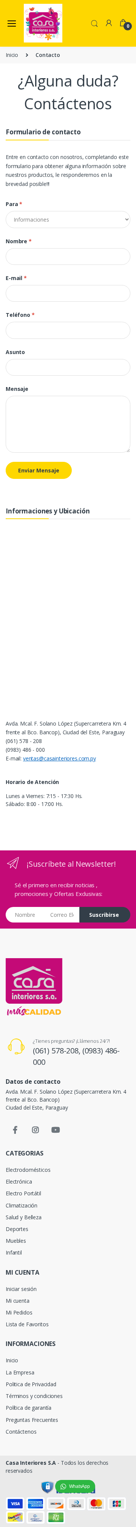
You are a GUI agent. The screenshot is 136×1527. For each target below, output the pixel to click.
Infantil (14, 1252)
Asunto (15, 352)
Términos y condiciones (34, 1395)
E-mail (16, 278)
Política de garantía (28, 1407)
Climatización (21, 1205)
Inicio (12, 54)
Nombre (19, 241)
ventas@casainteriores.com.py (59, 758)
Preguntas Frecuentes (32, 1419)
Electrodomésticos (28, 1169)
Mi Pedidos (19, 1312)
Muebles (16, 1240)
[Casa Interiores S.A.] (43, 23)
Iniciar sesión (21, 1288)
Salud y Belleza (24, 1217)
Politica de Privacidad (31, 1384)
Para (14, 204)
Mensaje (17, 388)
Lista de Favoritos (27, 1324)
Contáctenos (21, 1431)
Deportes (17, 1229)
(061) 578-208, (57, 1050)
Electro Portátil (23, 1193)
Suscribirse (104, 914)
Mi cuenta (17, 1300)
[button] (94, 22)
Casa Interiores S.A (31, 1462)
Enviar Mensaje (38, 470)
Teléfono (20, 314)
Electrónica (19, 1181)
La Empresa (20, 1372)
